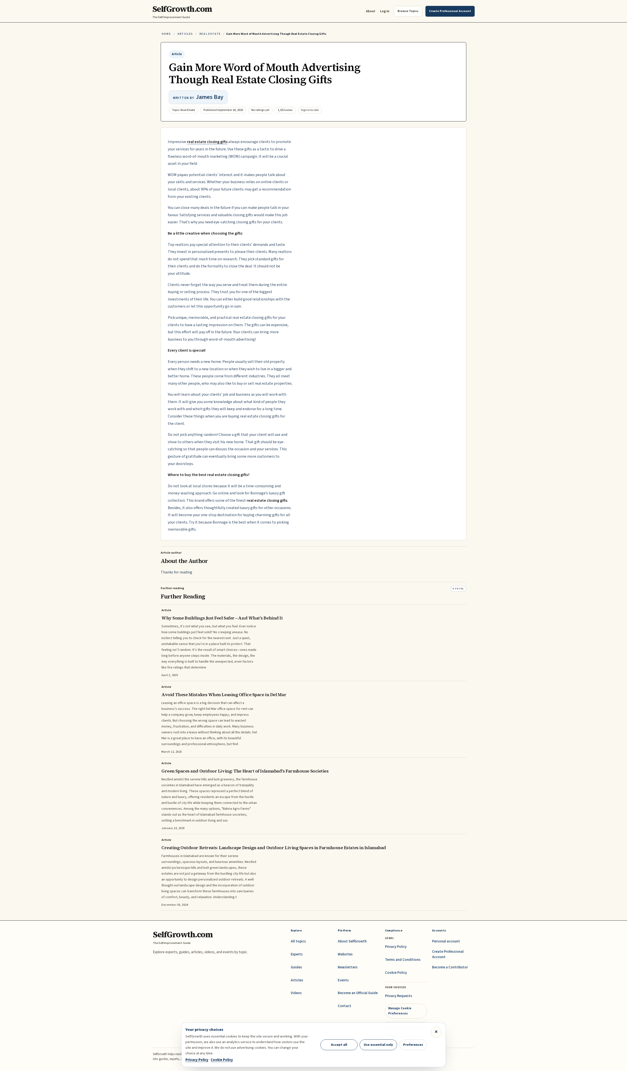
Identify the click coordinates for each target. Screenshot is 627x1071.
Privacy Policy (396, 946)
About (370, 11)
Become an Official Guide (358, 993)
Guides (296, 967)
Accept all (339, 1044)
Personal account (446, 941)
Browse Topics (408, 11)
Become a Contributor (450, 967)
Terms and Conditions (403, 959)
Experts (297, 954)
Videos (296, 993)
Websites (345, 954)
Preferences (413, 1044)
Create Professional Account (448, 954)
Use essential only (378, 1044)
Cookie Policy (396, 972)
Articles (185, 34)
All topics (298, 941)
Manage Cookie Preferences (399, 1010)
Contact (344, 1006)
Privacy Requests (398, 996)
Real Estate (210, 34)
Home (166, 34)
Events (343, 980)
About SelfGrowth (352, 941)
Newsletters (348, 967)
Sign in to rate (310, 110)
